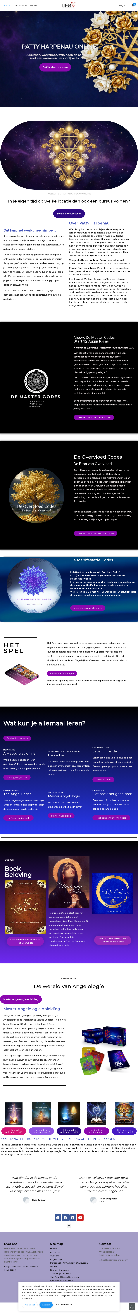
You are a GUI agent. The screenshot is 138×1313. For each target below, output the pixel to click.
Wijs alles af (30, 1305)
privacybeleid (65, 1295)
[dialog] (69, 656)
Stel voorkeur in (64, 1304)
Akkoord (46, 1305)
